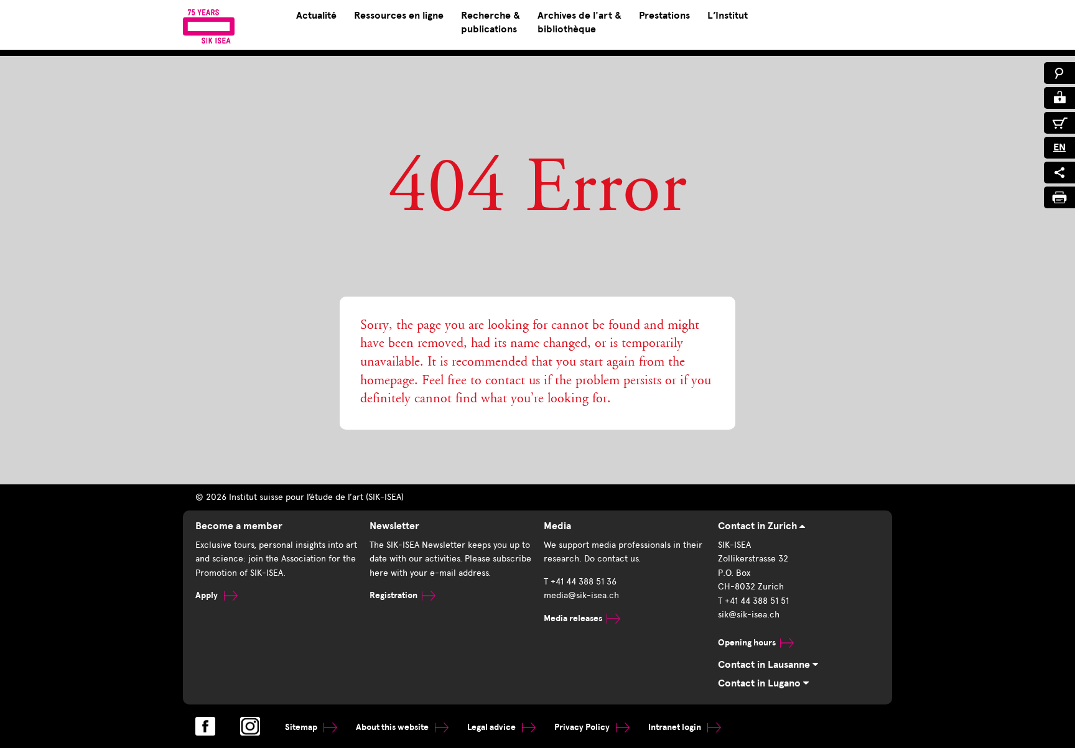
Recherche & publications (490, 22)
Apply (207, 595)
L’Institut (727, 15)
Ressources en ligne (399, 15)
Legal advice (492, 727)
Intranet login (675, 727)
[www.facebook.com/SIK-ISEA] (205, 726)
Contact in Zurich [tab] (758, 526)
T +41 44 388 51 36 (580, 581)
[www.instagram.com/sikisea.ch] (250, 726)
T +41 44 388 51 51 (753, 601)
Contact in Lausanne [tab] (765, 664)
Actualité (316, 15)
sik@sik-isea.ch (748, 614)
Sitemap (302, 727)
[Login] (1059, 98)
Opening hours (747, 642)
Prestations (664, 15)
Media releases (573, 618)
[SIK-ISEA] (209, 26)
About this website (393, 727)
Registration (393, 595)
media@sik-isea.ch (581, 595)
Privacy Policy (583, 727)
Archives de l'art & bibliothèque (579, 22)
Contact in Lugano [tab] (760, 683)
